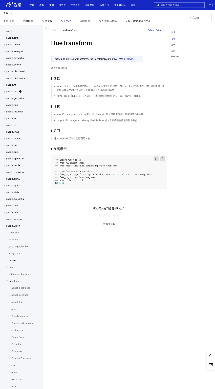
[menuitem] (31, 5)
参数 (173, 39)
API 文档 (66, 20)
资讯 (133, 5)
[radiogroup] (109, 215)
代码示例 (175, 56)
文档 (51, 5)
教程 (41, 5)
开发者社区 (120, 5)
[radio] (99, 215)
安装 (31, 5)
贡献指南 (84, 20)
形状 (173, 44)
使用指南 (28, 20)
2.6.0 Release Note (138, 20)
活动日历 (104, 5)
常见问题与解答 (108, 20)
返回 (173, 50)
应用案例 (89, 5)
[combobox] (182, 5)
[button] (51, 5)
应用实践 (47, 20)
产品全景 (75, 5)
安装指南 (8, 20)
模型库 (62, 5)
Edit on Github (155, 30)
